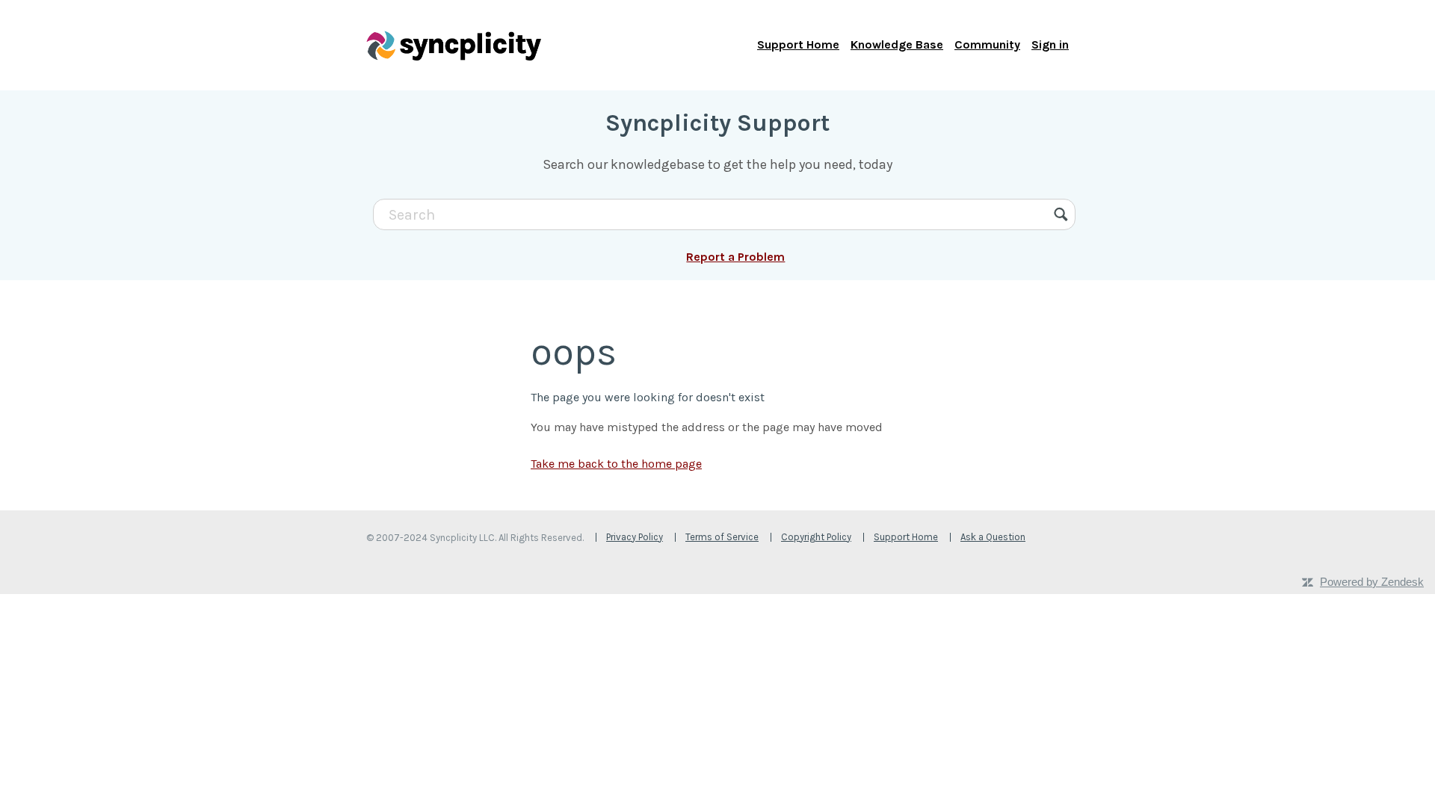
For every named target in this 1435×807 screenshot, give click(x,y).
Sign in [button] (1050, 44)
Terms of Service (722, 536)
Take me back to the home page (616, 464)
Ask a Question (992, 536)
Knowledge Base (897, 44)
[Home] (453, 45)
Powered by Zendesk (1372, 581)
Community (987, 44)
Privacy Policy (634, 536)
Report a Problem (735, 257)
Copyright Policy (816, 536)
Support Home (798, 44)
